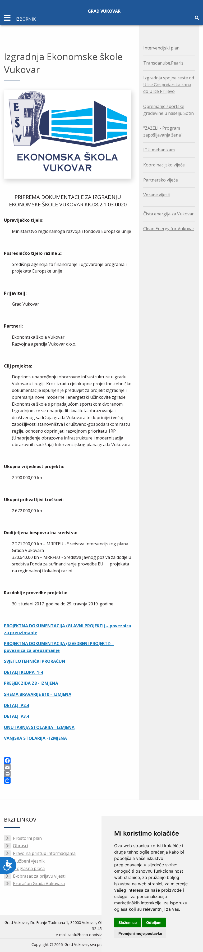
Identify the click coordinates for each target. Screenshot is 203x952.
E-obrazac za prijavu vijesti (39, 876)
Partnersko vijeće (160, 180)
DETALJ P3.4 (16, 716)
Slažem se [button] (127, 922)
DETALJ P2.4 (16, 705)
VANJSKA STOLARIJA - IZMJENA (35, 738)
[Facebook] (67, 760)
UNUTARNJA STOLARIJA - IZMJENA (39, 727)
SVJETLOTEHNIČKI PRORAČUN (34, 661)
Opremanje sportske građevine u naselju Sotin (168, 109)
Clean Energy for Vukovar (168, 229)
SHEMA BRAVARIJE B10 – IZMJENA (37, 694)
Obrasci (20, 846)
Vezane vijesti (156, 195)
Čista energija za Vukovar (168, 214)
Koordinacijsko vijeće (164, 165)
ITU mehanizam (159, 150)
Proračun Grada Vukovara (39, 883)
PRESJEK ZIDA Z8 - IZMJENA (31, 683)
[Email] (67, 767)
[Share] (67, 780)
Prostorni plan (27, 838)
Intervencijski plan (161, 48)
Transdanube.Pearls (163, 63)
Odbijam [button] (154, 922)
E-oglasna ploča (29, 868)
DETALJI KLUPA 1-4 (23, 672)
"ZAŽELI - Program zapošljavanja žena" (162, 131)
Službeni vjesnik (29, 861)
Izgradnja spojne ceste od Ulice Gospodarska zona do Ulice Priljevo (168, 84)
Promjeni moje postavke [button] (140, 933)
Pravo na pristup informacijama (44, 853)
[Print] (67, 773)
